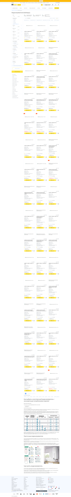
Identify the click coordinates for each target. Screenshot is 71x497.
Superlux (31, 396)
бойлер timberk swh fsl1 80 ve (41, 333)
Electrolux (25, 396)
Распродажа (23, 2)
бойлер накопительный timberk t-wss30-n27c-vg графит (28, 380)
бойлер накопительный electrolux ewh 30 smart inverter (53, 287)
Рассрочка (32, 2)
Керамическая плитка (14, 484)
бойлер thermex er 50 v (28, 31)
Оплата (27, 2)
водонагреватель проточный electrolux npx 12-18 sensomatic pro (29, 334)
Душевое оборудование (15, 478)
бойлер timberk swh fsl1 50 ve (29, 76)
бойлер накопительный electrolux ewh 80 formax (28, 100)
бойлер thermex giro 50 (52, 192)
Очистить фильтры (17, 68)
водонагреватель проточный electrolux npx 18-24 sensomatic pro (42, 241)
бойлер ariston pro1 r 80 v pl (53, 379)
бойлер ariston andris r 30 (41, 286)
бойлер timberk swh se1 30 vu (41, 356)
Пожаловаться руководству (51, 491)
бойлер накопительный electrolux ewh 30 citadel (53, 240)
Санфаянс (13, 483)
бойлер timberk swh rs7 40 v (28, 145)
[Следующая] (34, 393)
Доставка (29, 2)
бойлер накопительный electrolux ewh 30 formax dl (29, 310)
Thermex (34, 396)
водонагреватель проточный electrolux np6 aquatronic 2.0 (42, 379)
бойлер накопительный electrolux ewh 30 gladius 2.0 (41, 193)
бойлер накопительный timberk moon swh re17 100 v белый (29, 193)
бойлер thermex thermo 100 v (53, 216)
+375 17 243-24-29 (51, 480)
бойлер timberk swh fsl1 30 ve (29, 286)
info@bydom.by (51, 482)
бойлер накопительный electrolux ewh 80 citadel (28, 240)
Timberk (37, 396)
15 (33, 393)
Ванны (12, 480)
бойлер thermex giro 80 (52, 122)
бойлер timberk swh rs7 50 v (41, 31)
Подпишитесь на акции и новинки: (40, 487)
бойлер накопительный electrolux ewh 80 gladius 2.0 (53, 170)
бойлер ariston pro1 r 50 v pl (41, 122)
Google (13, 491)
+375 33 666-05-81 (51, 479)
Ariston (28, 396)
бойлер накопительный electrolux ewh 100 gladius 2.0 (41, 310)
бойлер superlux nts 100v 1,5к (29, 169)
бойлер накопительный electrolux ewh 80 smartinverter (41, 217)
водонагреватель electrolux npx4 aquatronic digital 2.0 (41, 100)
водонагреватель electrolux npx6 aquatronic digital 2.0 (53, 100)
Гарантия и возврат (39, 2)
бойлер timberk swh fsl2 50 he (41, 145)
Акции (21, 2)
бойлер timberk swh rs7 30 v (28, 216)
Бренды (25, 478)
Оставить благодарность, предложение (53, 490)
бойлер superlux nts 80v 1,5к (53, 76)
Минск (13, 2)
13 (30, 393)
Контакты (47, 2)
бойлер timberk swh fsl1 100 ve (54, 310)
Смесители (13, 481)
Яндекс (15, 491)
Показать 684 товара (17, 71)
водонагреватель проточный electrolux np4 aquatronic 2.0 (29, 356)
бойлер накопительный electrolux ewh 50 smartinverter (53, 146)
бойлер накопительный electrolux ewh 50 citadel (41, 77)
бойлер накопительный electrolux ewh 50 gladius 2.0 (53, 54)
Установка (35, 2)
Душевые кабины (14, 479)
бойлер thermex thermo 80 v (53, 31)
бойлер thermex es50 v (40, 53)
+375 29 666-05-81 (51, 478)
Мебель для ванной (14, 482)
